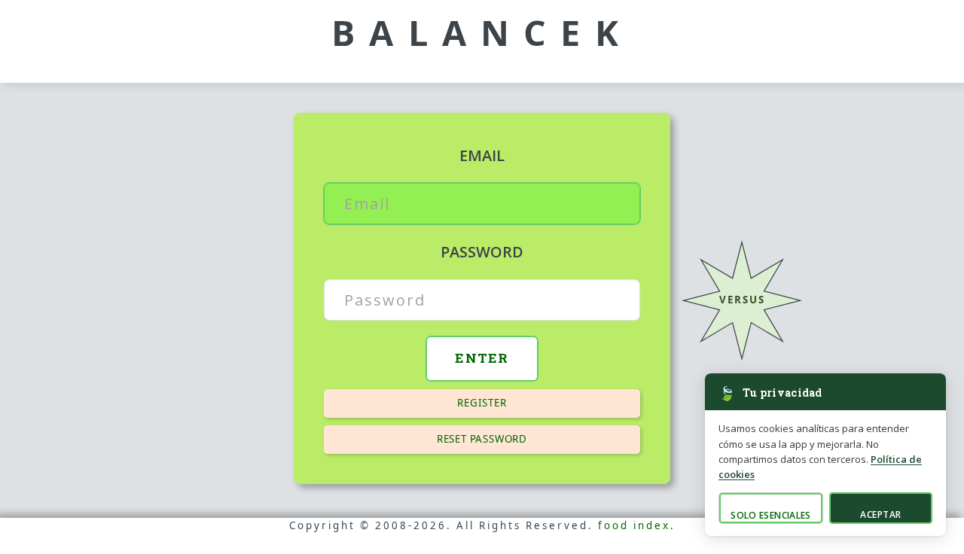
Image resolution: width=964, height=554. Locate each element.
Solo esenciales (770, 515)
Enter (482, 358)
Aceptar (880, 514)
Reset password (482, 439)
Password (482, 252)
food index (634, 525)
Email (482, 155)
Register (481, 402)
